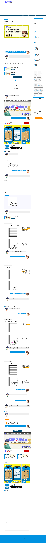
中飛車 (36, 53)
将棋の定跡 (29, 15)
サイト (6, 527)
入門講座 (36, 79)
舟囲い (38, 90)
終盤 (38, 89)
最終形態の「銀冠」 (16, 88)
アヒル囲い (36, 73)
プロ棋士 (37, 65)
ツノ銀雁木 (36, 75)
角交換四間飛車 (40, 91)
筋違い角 (36, 89)
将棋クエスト (36, 85)
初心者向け (23, 15)
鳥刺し (35, 95)
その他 (36, 66)
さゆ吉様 (29, 38)
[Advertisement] (23, 9)
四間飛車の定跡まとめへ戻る (17, 430)
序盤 (39, 85)
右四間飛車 (36, 80)
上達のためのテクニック (38, 32)
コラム (36, 64)
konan (7, 462)
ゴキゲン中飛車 (40, 73)
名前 (6, 522)
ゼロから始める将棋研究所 (23, 538)
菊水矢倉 (42, 90)
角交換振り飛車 (37, 54)
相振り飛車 (37, 55)
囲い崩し (37, 38)
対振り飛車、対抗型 (38, 48)
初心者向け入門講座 (38, 31)
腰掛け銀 (36, 90)
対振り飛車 (40, 84)
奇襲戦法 (37, 56)
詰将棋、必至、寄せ (38, 37)
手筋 (36, 36)
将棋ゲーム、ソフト (37, 59)
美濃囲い (41, 89)
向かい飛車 (37, 49)
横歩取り (37, 47)
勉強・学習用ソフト (38, 60)
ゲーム (17, 15)
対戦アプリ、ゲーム (38, 61)
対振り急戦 (36, 84)
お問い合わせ (34, 15)
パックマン (40, 75)
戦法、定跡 (36, 42)
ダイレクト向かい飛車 (37, 74)
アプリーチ (14, 146)
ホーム (12, 15)
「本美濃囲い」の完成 (16, 85)
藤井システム (36, 91)
